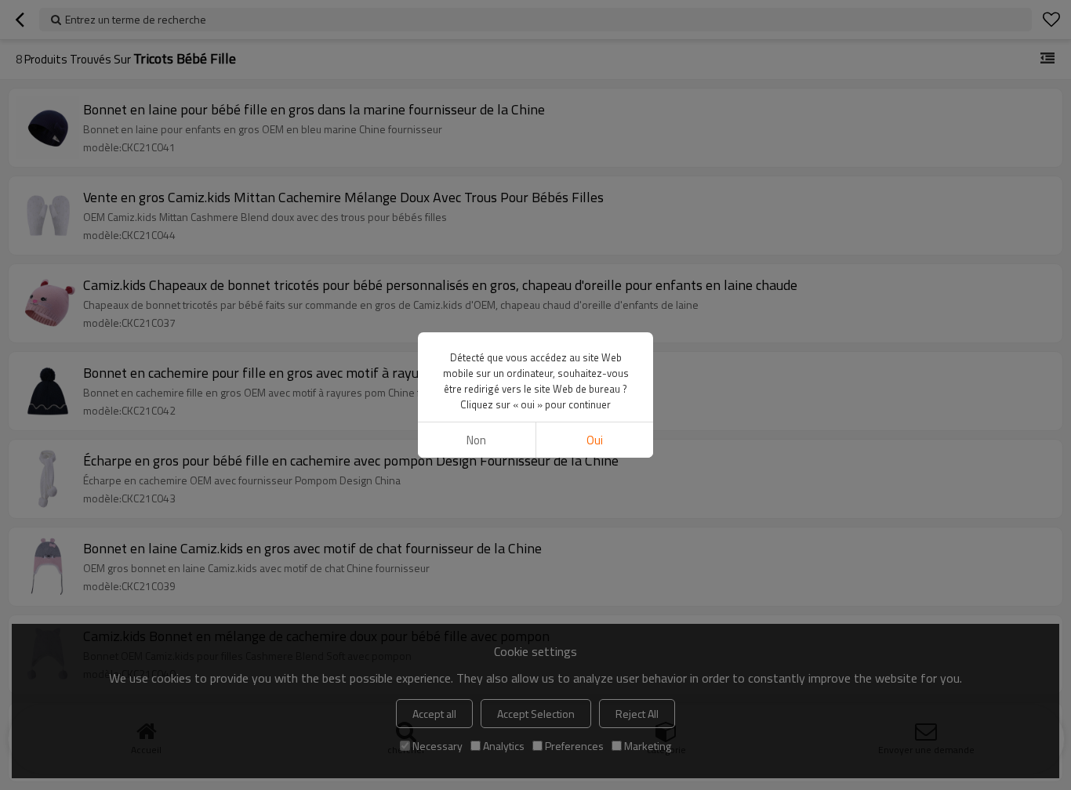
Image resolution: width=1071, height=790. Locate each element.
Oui (594, 440)
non (476, 440)
